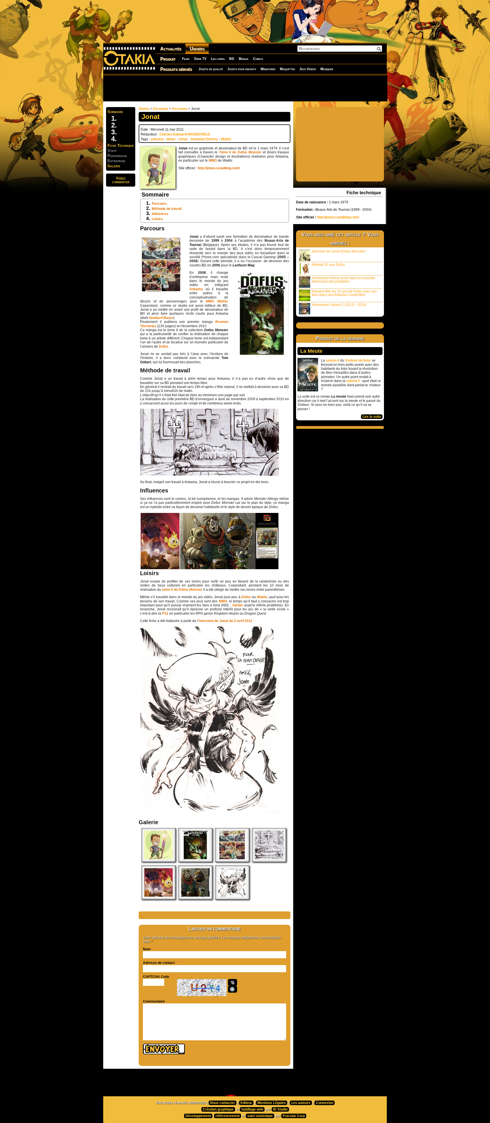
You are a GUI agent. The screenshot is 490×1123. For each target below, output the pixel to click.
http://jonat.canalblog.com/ (219, 168)
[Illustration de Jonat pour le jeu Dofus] (158, 898)
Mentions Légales (271, 1103)
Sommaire (115, 112)
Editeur (246, 1103)
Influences (160, 214)
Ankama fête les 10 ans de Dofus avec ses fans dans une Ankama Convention (344, 293)
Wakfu (226, 139)
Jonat (182, 139)
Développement (198, 1116)
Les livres (218, 59)
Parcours (159, 203)
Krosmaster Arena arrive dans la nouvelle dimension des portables (343, 279)
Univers (197, 48)
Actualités (170, 48)
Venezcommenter (121, 180)
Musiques (326, 69)
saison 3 (353, 381)
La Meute (311, 351)
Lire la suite (371, 417)
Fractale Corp (294, 1116)
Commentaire (154, 1001)
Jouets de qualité (210, 69)
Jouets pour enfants (241, 69)
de (240, 152)
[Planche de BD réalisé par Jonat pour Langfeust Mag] (232, 861)
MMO (213, 160)
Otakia (144, 109)
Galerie (113, 166)
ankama (157, 139)
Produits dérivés (176, 69)
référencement (228, 1116)
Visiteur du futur (358, 360)
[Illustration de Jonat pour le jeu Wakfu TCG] (195, 898)
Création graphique (218, 1109)
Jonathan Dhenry (204, 139)
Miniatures (268, 69)
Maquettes (287, 69)
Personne (179, 109)
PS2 (165, 613)
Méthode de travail (166, 208)
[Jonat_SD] (158, 861)
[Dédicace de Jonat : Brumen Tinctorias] (232, 898)
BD (231, 59)
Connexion (324, 1103)
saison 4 (332, 360)
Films (185, 59)
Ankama (197, 289)
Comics (258, 59)
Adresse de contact (159, 963)
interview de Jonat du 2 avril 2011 (225, 621)
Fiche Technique (120, 145)
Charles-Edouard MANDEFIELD (184, 134)
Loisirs (157, 219)
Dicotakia (160, 109)
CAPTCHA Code (156, 977)
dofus (171, 139)
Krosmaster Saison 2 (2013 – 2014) (339, 305)
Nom (147, 949)
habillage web (252, 1109)
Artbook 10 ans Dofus (328, 265)
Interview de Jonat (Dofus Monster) (338, 251)
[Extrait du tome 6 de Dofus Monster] (269, 861)
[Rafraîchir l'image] (232, 989)
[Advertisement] (245, 88)
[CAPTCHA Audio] (232, 982)
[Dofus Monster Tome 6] (195, 861)
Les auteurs (301, 1103)
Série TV (200, 59)
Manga (243, 59)
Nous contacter (222, 1103)
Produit (168, 59)
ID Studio (280, 1109)
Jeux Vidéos (307, 69)
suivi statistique (260, 1116)
